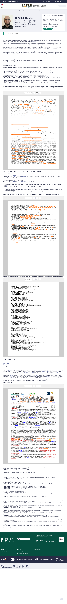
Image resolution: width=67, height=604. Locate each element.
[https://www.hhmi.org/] (20, 235)
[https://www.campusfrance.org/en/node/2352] (16, 241)
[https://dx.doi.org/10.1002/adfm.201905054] (39, 127)
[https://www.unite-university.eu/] (46, 229)
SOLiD (14, 175)
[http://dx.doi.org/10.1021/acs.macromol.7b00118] (24, 151)
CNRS (57, 372)
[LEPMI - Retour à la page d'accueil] (26, 6)
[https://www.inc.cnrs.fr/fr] (21, 412)
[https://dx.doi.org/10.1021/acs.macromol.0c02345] (21, 120)
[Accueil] (5, 33)
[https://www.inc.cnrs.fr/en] (34, 206)
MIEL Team (11, 375)
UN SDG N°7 (34, 41)
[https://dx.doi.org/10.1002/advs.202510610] (43, 101)
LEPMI (37, 375)
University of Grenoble (46, 371)
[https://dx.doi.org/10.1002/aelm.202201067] (34, 113)
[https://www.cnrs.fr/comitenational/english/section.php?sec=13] (26, 412)
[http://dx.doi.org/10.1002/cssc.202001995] (20, 123)
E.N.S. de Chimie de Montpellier (35, 370)
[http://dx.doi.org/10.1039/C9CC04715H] (33, 130)
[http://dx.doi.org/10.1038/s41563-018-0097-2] (33, 140)
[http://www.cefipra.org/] (15, 233)
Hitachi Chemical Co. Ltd (29, 372)
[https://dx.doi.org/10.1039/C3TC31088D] (47, 163)
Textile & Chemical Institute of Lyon (38, 368)
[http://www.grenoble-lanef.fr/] (26, 216)
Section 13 (48, 376)
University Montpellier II (9, 370)
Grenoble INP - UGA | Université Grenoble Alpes (10, 1)
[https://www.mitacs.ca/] (19, 237)
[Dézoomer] (26, 93)
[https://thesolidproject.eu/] (39, 227)
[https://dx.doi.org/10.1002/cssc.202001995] (40, 448)
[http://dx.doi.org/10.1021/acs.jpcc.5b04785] (34, 161)
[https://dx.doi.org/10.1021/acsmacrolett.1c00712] (31, 116)
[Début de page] (62, 599)
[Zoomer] (31, 93)
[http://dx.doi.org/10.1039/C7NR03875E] (28, 144)
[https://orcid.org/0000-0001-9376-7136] (32, 417)
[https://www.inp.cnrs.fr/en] (51, 206)
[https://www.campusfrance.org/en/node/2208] (17, 240)
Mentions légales (20, 551)
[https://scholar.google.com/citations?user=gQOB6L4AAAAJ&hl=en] (41, 402)
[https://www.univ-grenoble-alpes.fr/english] (26, 218)
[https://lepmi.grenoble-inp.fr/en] (29, 397)
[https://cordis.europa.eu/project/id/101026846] (33, 223)
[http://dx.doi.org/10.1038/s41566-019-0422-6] (20, 134)
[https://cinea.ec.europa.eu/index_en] (36, 228)
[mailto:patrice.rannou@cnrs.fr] (23, 401)
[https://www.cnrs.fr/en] (15, 206)
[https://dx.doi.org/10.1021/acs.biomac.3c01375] (29, 107)
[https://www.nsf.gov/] (52, 236)
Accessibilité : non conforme (22, 553)
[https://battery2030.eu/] (23, 226)
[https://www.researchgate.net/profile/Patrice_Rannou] (52, 402)
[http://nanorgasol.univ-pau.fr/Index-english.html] (40, 207)
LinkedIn (5, 364)
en (64, 1)
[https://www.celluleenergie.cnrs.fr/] (41, 209)
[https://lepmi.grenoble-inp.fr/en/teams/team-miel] (24, 422)
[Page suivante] (40, 93)
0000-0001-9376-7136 (18, 368)
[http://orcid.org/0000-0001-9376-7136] (18, 402)
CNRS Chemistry (12, 377)
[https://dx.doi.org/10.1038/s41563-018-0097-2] (47, 456)
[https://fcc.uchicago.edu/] (23, 230)
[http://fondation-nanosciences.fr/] (33, 215)
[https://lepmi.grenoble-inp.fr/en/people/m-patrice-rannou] (49, 401)
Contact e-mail (49, 28)
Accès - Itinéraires (4, 551)
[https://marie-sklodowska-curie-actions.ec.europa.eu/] (13, 224)
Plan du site (36, 551)
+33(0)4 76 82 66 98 (25, 538)
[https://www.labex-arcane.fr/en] (28, 217)
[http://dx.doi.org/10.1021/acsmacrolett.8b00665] (31, 137)
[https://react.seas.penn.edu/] (17, 239)
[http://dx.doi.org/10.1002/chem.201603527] (20, 158)
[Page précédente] (34, 93)
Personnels (16, 33)
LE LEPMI (9, 33)
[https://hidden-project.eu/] (32, 225)
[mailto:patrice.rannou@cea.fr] (36, 401)
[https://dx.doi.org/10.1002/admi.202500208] (20, 104)
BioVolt (7, 173)
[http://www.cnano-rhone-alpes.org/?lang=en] (34, 210)
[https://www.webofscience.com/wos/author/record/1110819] (30, 402)
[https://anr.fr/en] (15, 205)
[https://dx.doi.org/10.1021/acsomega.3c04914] (42, 110)
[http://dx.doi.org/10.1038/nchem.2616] (19, 155)
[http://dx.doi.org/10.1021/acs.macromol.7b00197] (21, 148)
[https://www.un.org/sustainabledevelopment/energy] (47, 440)
